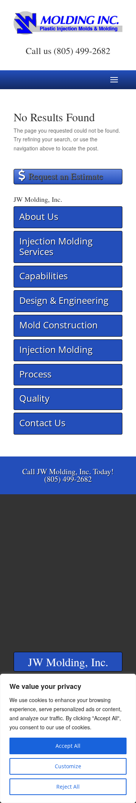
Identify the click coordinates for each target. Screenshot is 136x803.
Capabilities (43, 275)
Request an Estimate (65, 176)
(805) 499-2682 (82, 51)
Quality (34, 398)
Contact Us (42, 422)
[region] (68, 738)
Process (35, 374)
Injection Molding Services (56, 246)
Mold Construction (58, 325)
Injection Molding (56, 349)
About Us (38, 216)
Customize (68, 766)
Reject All (68, 786)
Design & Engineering (63, 300)
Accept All (68, 745)
